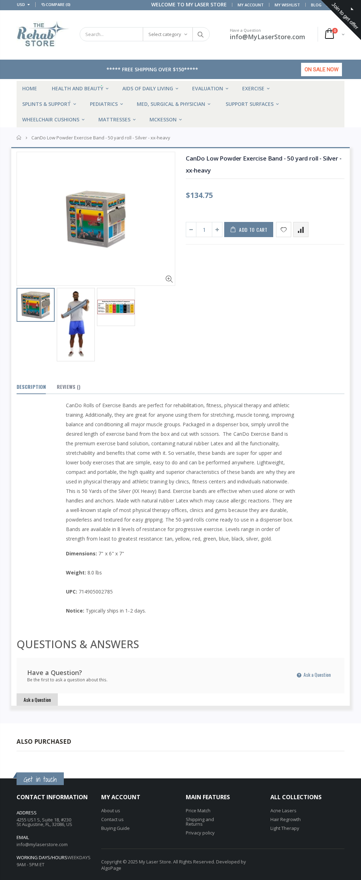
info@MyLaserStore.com (267, 36)
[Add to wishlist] (283, 229)
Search (201, 34)
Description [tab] (31, 386)
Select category (164, 34)
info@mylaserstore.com (42, 844)
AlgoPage (111, 868)
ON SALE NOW (321, 69)
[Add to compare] (300, 229)
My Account (251, 4)
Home (19, 137)
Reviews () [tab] (68, 386)
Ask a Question (316, 674)
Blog (316, 4)
